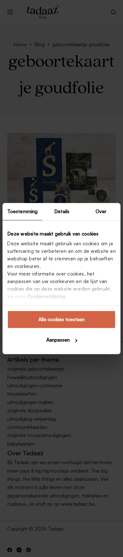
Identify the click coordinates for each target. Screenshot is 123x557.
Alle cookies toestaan (61, 319)
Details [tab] (61, 211)
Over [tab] (101, 211)
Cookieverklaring (46, 296)
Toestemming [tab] (22, 211)
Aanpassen (58, 340)
